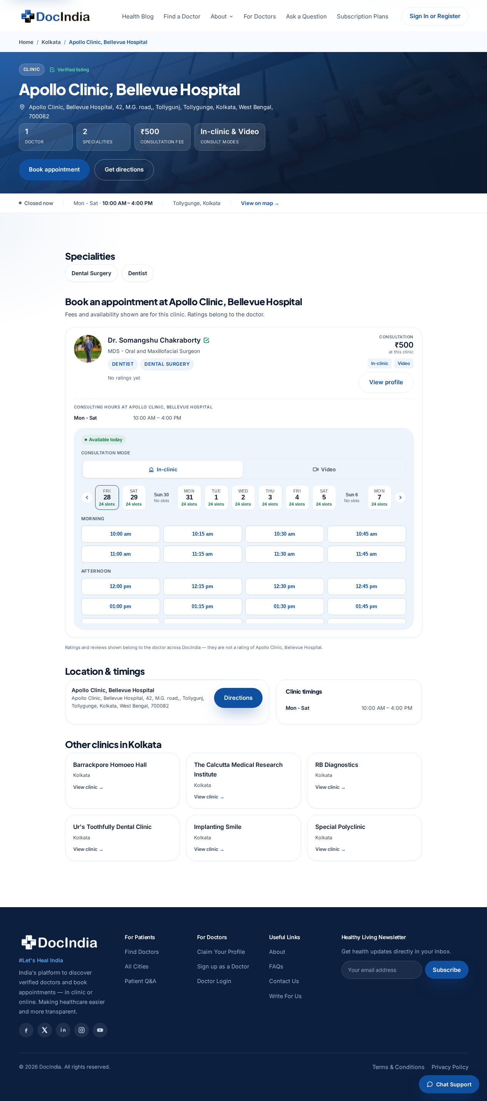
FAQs (276, 966)
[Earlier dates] (87, 497)
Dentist (137, 273)
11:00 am (120, 554)
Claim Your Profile (221, 951)
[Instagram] (81, 1030)
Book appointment (54, 169)
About (219, 16)
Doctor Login (214, 981)
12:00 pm (120, 586)
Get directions (124, 169)
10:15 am (202, 534)
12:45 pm (366, 586)
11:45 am (366, 554)
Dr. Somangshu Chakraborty (154, 340)
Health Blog (138, 16)
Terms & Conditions (398, 1067)
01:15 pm (202, 606)
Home (26, 42)
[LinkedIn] (63, 1030)
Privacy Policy (450, 1067)
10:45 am (366, 534)
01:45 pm (366, 606)
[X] (44, 1030)
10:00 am (120, 534)
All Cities (137, 966)
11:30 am (284, 554)
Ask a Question (306, 16)
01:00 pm (120, 606)
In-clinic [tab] (167, 469)
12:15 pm (202, 586)
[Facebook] (26, 1030)
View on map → (260, 203)
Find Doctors (142, 951)
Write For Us (285, 996)
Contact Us (284, 981)
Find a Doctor (182, 16)
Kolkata (51, 42)
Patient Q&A (140, 981)
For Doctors (260, 16)
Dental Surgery (91, 273)
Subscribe (447, 969)
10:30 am (284, 534)
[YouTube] (100, 1030)
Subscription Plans (362, 16)
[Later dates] (400, 497)
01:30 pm (284, 606)
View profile (386, 382)
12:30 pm (284, 586)
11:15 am (202, 554)
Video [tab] (328, 469)
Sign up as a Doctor (223, 966)
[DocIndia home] (55, 16)
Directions (238, 697)
